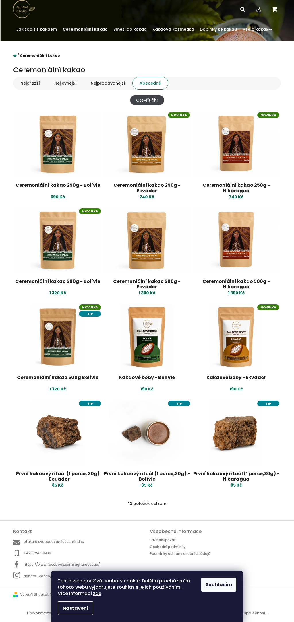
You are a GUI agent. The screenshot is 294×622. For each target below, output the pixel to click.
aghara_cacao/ (38, 576)
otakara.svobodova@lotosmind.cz (54, 541)
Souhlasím (219, 584)
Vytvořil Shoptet (34, 594)
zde (97, 593)
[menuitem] (36, 29)
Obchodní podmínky (167, 546)
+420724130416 (37, 553)
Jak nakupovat (163, 539)
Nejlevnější (65, 83)
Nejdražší (30, 83)
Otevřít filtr (147, 100)
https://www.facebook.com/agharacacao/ (62, 564)
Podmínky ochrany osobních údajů (180, 553)
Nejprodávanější (108, 83)
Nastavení (75, 608)
